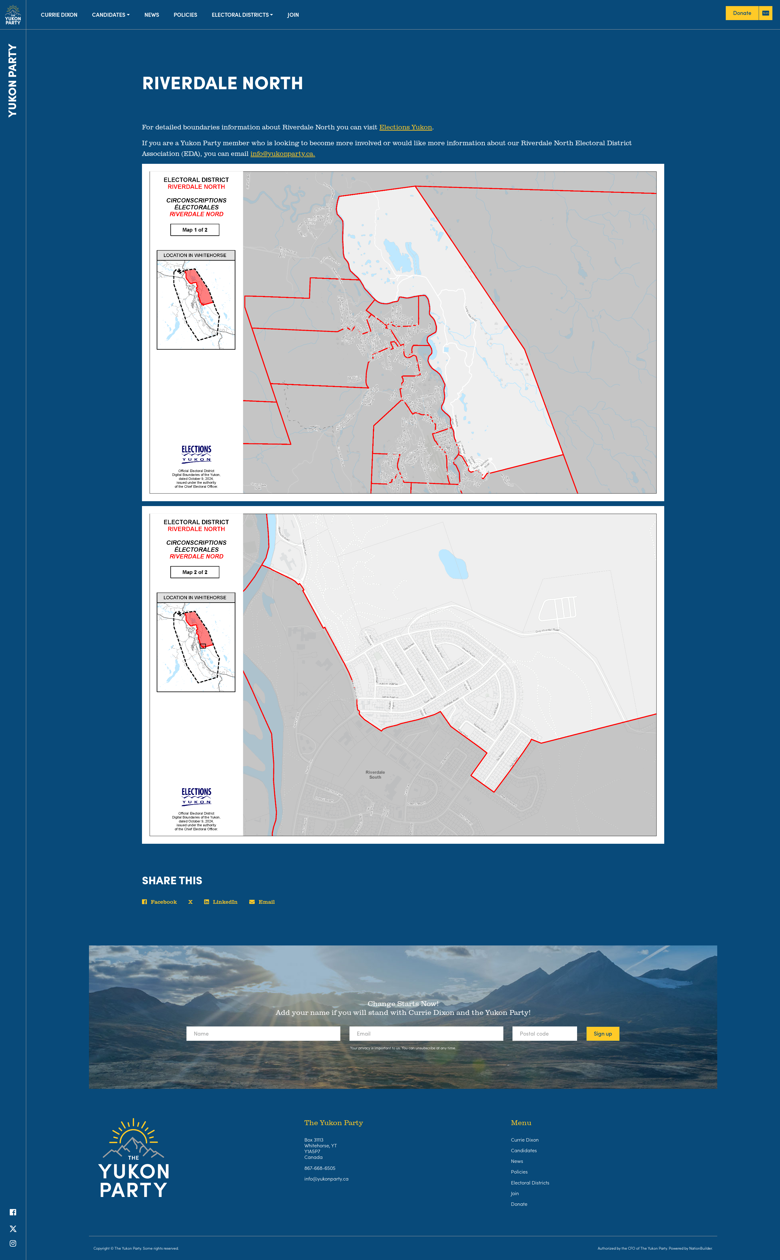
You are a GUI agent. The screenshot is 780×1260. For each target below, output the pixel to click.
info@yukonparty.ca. (282, 153)
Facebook (163, 901)
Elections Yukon (405, 126)
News (151, 14)
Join (293, 14)
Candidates (108, 14)
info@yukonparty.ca (326, 1178)
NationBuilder (700, 1248)
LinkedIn (224, 901)
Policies (185, 14)
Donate (519, 1203)
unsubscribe (425, 1047)
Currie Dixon (59, 14)
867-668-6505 (319, 1167)
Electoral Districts (240, 14)
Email (266, 901)
